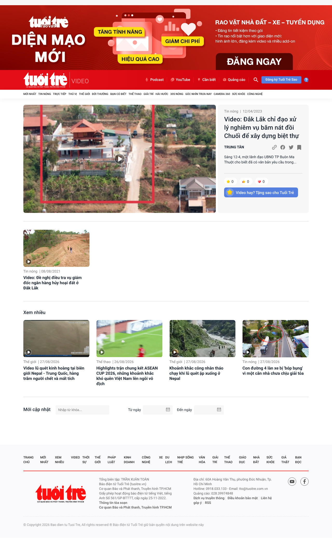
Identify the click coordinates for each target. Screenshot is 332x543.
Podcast (157, 80)
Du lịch (168, 460)
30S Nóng (176, 94)
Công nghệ (254, 94)
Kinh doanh (129, 460)
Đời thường (100, 94)
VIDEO (80, 81)
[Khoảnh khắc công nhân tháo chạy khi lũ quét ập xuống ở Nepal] (202, 338)
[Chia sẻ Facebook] (283, 147)
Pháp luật (112, 460)
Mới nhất (29, 94)
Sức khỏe (238, 94)
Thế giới (84, 94)
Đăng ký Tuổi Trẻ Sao (281, 80)
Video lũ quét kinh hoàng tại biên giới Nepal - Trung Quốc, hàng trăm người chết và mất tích (53, 373)
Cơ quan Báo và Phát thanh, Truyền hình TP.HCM (135, 508)
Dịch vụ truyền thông (208, 498)
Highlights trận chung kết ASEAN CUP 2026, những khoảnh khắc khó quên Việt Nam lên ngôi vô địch (127, 376)
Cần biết (209, 80)
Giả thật (285, 460)
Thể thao (134, 94)
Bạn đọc (298, 460)
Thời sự (85, 460)
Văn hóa (202, 460)
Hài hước (162, 94)
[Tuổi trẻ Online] (61, 493)
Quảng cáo (236, 80)
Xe (161, 457)
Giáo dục (242, 460)
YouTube (183, 80)
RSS (208, 503)
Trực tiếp (59, 94)
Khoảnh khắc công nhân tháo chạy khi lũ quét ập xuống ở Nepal (196, 373)
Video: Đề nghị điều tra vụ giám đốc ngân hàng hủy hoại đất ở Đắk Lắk (52, 282)
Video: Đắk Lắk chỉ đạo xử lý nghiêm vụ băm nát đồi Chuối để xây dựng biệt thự (261, 128)
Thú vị (72, 94)
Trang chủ (28, 460)
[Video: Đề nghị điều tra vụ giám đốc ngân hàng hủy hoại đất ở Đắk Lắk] (56, 248)
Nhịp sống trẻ (185, 460)
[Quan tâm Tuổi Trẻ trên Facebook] (304, 481)
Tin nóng (44, 94)
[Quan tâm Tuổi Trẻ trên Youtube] (292, 481)
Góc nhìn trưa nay (198, 94)
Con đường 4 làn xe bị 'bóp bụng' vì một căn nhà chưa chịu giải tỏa (273, 371)
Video (75, 457)
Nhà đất (256, 460)
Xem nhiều (34, 312)
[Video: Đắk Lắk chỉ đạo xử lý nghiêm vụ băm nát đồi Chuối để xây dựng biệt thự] (119, 159)
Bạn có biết (118, 94)
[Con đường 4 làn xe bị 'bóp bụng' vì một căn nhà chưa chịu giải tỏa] (276, 338)
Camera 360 (222, 94)
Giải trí (148, 94)
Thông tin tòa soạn (113, 503)
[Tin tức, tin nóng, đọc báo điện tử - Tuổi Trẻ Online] (46, 80)
